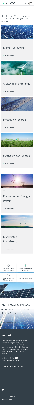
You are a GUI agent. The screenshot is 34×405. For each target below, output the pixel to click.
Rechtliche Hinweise (13, 397)
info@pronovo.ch (13, 360)
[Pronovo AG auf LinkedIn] (3, 390)
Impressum (4, 397)
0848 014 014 (12, 358)
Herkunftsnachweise (9, 323)
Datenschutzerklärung (7, 399)
